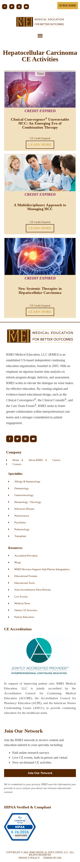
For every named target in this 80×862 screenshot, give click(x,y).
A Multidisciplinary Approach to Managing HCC (40, 207)
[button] (40, 35)
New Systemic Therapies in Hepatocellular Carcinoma (40, 290)
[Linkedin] (19, 6)
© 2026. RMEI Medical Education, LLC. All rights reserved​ (40, 853)
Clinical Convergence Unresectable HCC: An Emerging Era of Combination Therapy (40, 123)
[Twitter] (11, 6)
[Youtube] (26, 6)
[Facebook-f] (4, 6)
